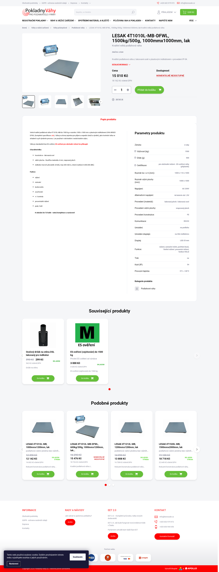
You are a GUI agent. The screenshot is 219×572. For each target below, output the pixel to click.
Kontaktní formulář (167, 536)
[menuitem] (35, 20)
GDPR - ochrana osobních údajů (54, 3)
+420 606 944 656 (167, 527)
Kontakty (84, 3)
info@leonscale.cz (167, 517)
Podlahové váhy (148, 288)
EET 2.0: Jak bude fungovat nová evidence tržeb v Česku (126, 524)
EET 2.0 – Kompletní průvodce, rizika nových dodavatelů (125, 517)
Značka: (117, 52)
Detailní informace (120, 64)
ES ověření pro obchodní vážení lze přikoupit (71, 144)
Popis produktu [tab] (108, 119)
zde (52, 135)
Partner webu (109, 549)
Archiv (70, 522)
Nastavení (13, 563)
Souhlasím (78, 557)
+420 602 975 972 (167, 522)
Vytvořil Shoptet (171, 569)
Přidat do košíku (147, 89)
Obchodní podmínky (30, 3)
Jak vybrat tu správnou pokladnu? (78, 516)
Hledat (133, 12)
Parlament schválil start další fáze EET (123, 530)
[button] (109, 389)
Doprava (73, 3)
